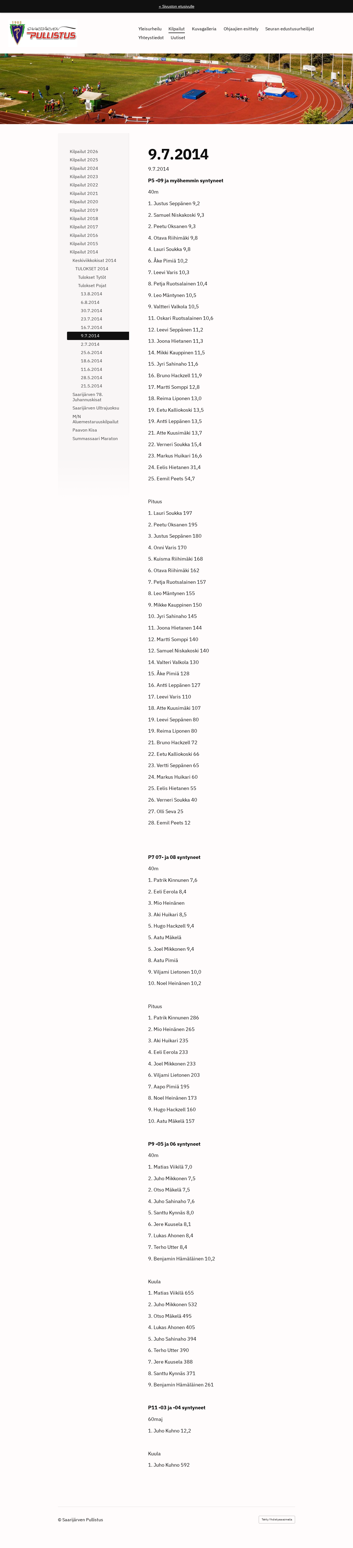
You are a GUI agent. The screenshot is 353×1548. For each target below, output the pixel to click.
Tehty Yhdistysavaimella (277, 1519)
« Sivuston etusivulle (176, 6)
